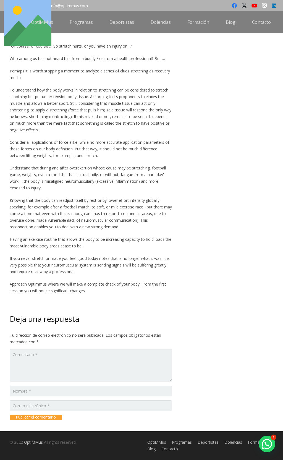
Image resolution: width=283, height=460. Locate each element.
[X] (244, 6)
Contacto (169, 448)
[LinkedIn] (274, 6)
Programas (182, 442)
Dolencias (233, 442)
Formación (257, 442)
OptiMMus (33, 442)
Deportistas (208, 442)
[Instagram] (264, 6)
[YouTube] (254, 6)
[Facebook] (234, 6)
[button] (57, 22)
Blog (151, 448)
